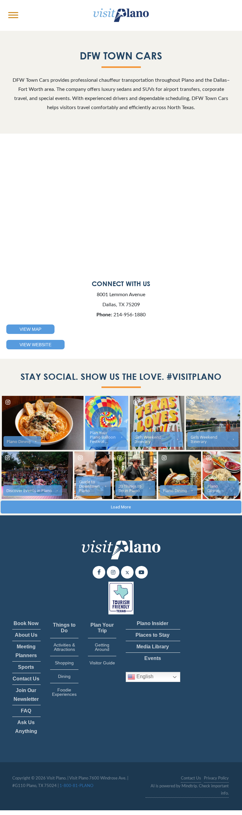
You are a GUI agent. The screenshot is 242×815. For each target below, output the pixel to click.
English (144, 676)
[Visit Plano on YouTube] (141, 572)
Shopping (64, 662)
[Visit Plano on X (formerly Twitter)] (127, 572)
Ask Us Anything (26, 727)
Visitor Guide (102, 662)
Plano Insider (152, 623)
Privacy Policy (216, 778)
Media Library (152, 646)
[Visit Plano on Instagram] (113, 572)
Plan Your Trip (102, 627)
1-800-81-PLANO (76, 786)
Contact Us (26, 678)
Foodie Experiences (64, 692)
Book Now (26, 623)
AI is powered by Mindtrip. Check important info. (190, 790)
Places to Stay (152, 635)
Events (152, 658)
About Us (26, 635)
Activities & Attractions (64, 647)
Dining (64, 676)
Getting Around (102, 647)
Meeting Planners (26, 651)
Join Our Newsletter (26, 695)
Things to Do (64, 627)
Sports (26, 667)
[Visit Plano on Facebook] (99, 572)
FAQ (26, 710)
